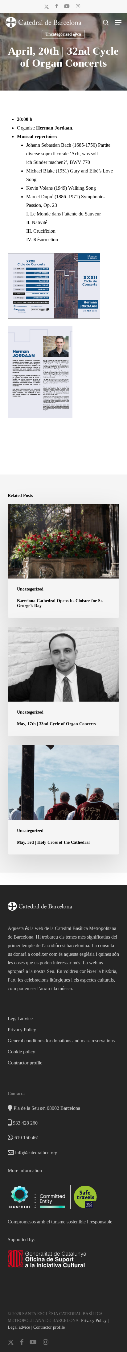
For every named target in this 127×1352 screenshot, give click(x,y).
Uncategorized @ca (63, 34)
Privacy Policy (22, 1029)
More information (25, 1170)
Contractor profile (25, 1062)
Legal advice (20, 1018)
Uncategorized (30, 589)
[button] (118, 22)
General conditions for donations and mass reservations (61, 1040)
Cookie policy (21, 1051)
